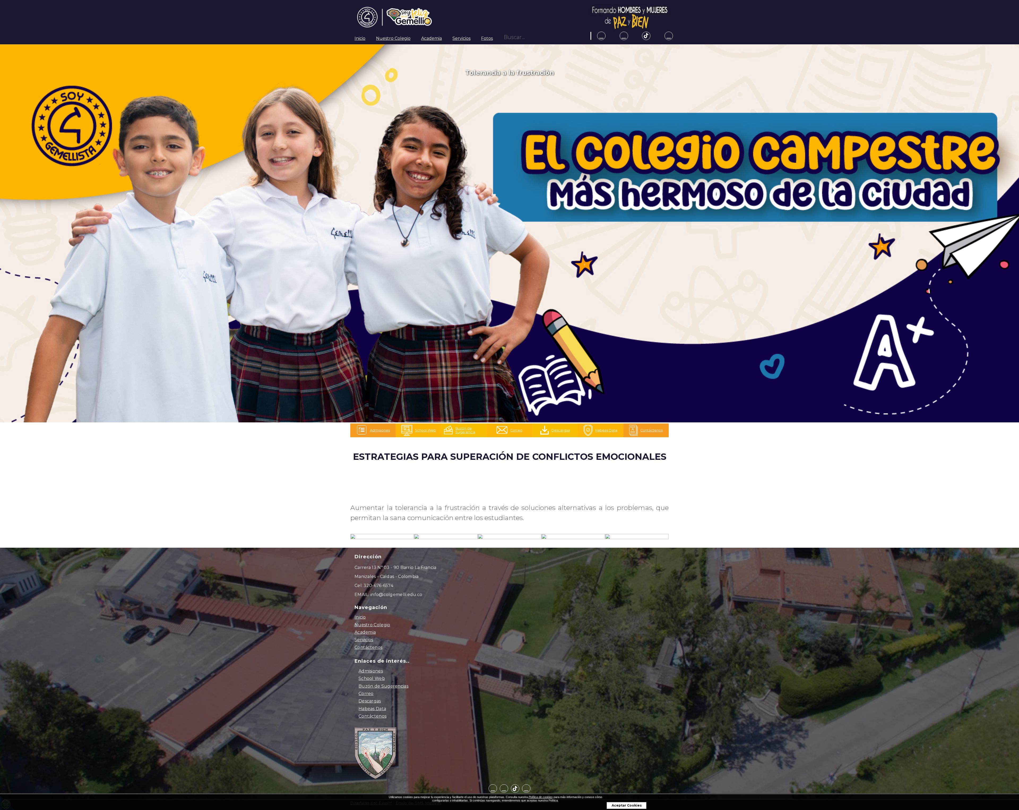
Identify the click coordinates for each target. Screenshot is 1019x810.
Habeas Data (372, 708)
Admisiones (371, 671)
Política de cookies (541, 797)
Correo (366, 693)
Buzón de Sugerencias (383, 686)
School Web (372, 678)
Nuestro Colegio (393, 38)
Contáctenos (368, 647)
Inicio (360, 38)
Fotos (487, 38)
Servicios (461, 38)
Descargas (370, 701)
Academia (431, 38)
